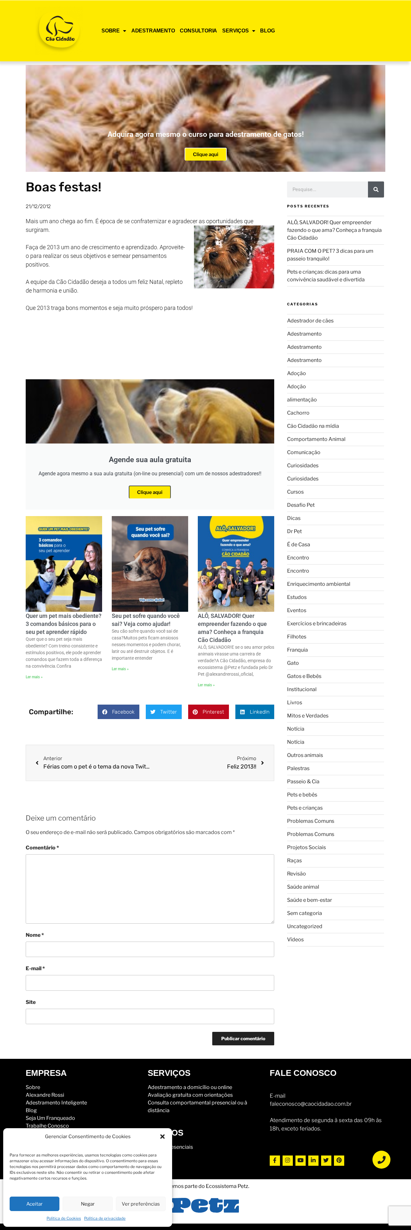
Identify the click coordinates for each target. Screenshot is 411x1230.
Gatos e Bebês (304, 676)
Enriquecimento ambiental (318, 584)
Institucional (302, 689)
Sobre (33, 1087)
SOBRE (110, 30)
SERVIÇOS (235, 30)
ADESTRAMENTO (153, 30)
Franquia (297, 650)
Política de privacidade (105, 1218)
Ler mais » (34, 677)
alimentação (302, 400)
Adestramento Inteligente (56, 1103)
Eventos (296, 610)
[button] (162, 1136)
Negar (88, 1204)
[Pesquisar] (376, 189)
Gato (293, 663)
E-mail (35, 968)
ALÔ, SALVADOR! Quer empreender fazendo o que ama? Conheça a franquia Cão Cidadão (334, 230)
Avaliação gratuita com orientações (190, 1095)
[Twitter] (326, 1160)
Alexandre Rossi (45, 1095)
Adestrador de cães (310, 321)
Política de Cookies (64, 1218)
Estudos (297, 597)
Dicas (294, 518)
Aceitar (34, 1204)
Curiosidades (303, 465)
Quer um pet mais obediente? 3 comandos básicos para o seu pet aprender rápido (63, 623)
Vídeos (295, 939)
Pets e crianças (305, 808)
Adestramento (304, 334)
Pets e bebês (302, 795)
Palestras (298, 768)
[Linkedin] (313, 1160)
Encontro (298, 558)
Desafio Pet (301, 505)
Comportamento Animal (316, 439)
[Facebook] (275, 1160)
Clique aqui (205, 154)
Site (31, 1002)
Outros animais (305, 755)
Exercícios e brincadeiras (316, 623)
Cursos (295, 492)
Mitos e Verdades (307, 716)
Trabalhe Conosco (47, 1126)
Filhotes (296, 637)
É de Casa (298, 544)
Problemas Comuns (310, 821)
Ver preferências (141, 1204)
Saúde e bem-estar (309, 900)
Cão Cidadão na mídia (313, 426)
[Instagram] (288, 1160)
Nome (35, 935)
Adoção (296, 373)
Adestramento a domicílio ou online (190, 1087)
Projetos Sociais (306, 847)
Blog (31, 1110)
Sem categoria (304, 913)
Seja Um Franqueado (50, 1118)
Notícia (295, 729)
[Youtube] (300, 1160)
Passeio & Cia (303, 781)
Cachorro (298, 413)
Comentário (42, 848)
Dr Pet (294, 531)
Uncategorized (304, 926)
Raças (294, 860)
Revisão (296, 874)
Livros (294, 702)
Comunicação (303, 452)
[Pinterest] (339, 1160)
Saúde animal (303, 887)
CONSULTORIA (198, 30)
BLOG (267, 30)
